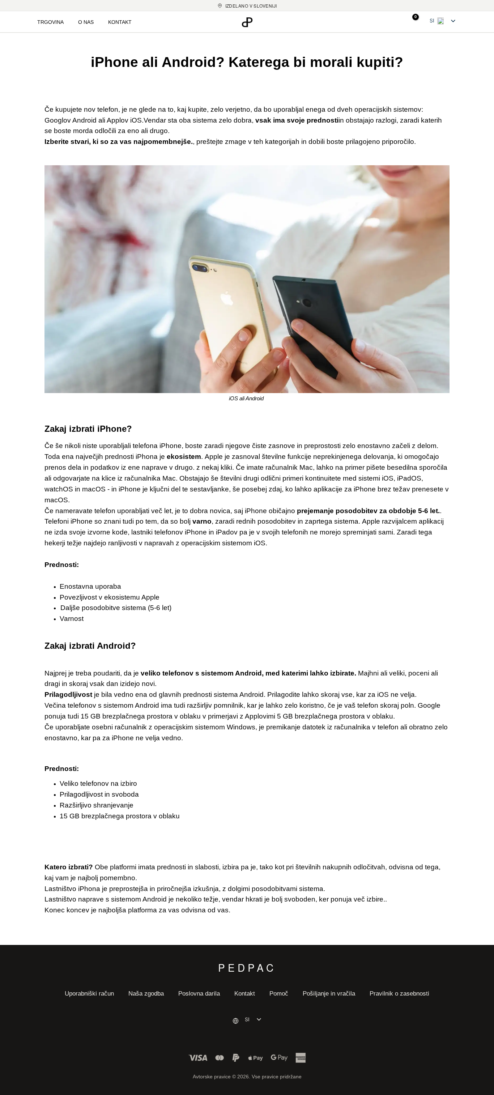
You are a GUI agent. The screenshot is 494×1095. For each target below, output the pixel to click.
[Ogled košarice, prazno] (411, 22)
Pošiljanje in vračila (329, 993)
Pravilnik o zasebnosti (399, 993)
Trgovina (50, 22)
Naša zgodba (146, 993)
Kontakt (120, 22)
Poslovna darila (199, 993)
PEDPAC (247, 966)
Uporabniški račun (89, 993)
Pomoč (278, 993)
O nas (86, 22)
